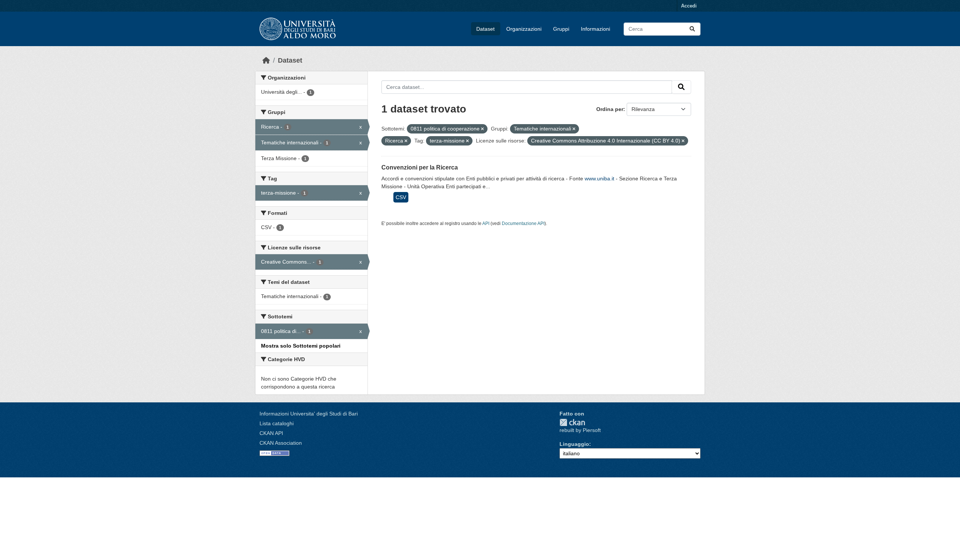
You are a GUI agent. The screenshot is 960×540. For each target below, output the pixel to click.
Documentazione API (523, 223)
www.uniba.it (599, 179)
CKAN (572, 422)
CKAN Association (281, 443)
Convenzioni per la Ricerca (419, 167)
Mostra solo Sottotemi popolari (300, 346)
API (485, 223)
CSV (401, 197)
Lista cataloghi (277, 423)
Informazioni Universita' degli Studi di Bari (309, 414)
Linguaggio (574, 444)
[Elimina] (482, 129)
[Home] (266, 60)
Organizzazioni (524, 29)
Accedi (689, 6)
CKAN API (271, 433)
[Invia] (692, 29)
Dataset (485, 29)
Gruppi (561, 29)
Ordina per (609, 109)
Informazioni (595, 29)
